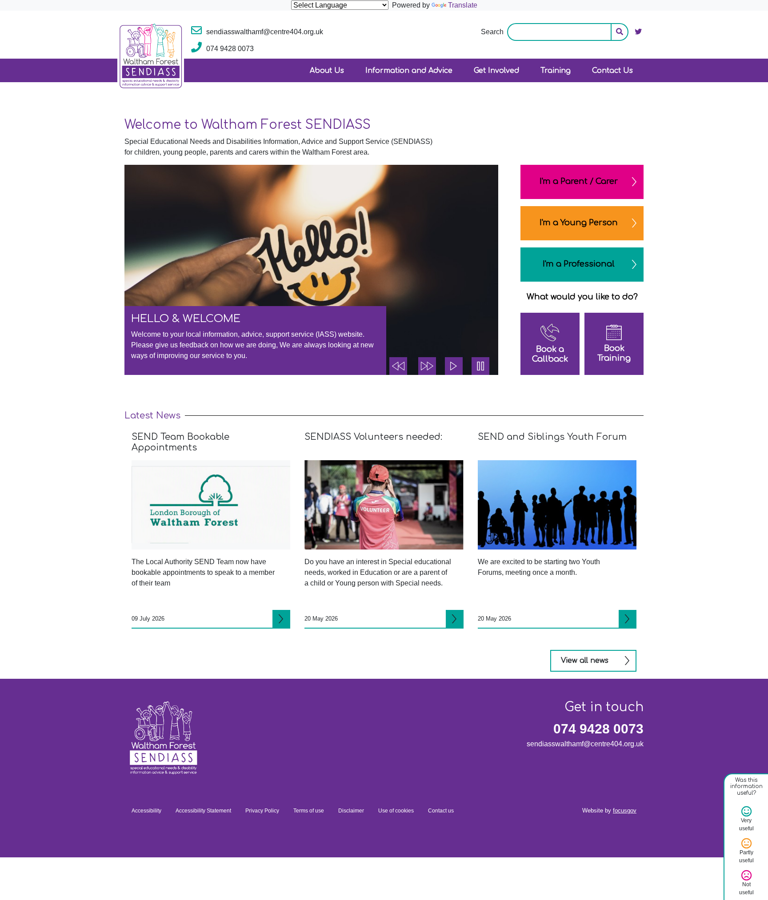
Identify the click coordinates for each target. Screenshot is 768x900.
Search (492, 32)
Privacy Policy (262, 811)
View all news (584, 661)
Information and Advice (408, 71)
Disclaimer (351, 811)
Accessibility (146, 811)
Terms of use (308, 811)
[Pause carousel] (480, 366)
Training (555, 71)
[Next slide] (427, 366)
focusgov (624, 810)
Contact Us (612, 71)
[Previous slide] (398, 366)
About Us (327, 71)
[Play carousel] (454, 366)
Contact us (441, 811)
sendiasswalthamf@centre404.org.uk (585, 744)
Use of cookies (396, 811)
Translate (462, 5)
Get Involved (496, 71)
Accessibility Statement (203, 811)
